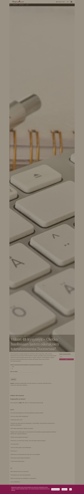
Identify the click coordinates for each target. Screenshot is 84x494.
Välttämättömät (55, 489)
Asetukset (64, 489)
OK (70, 489)
